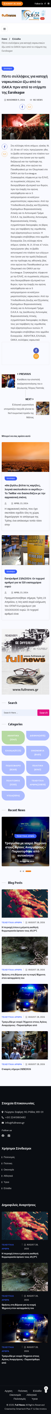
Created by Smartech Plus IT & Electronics (26, 1408)
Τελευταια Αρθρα (38, 782)
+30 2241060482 (15, 1117)
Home (4, 39)
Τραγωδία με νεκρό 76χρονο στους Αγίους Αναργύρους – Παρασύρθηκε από (21, 1359)
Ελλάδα (16, 39)
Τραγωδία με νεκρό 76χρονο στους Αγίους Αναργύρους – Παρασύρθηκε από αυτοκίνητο (25, 849)
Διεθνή (37, 735)
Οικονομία (37, 752)
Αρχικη (8, 1391)
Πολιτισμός (13, 782)
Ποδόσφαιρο (13, 767)
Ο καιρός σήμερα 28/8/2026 (16, 1069)
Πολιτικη (37, 767)
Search (44, 712)
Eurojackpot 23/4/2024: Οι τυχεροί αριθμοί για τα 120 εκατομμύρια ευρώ (25, 582)
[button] (20, 871)
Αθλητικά (13, 737)
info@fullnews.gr (15, 1122)
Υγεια (13, 795)
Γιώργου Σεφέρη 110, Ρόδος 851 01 (23, 1112)
